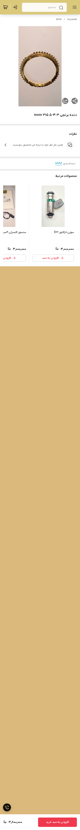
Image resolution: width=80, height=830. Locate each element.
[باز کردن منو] (74, 7)
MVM (59, 19)
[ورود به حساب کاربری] (16, 7)
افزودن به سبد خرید (57, 822)
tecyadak (72, 19)
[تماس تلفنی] (7, 807)
